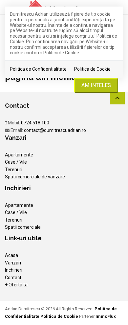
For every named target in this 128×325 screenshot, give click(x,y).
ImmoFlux (106, 316)
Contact (13, 277)
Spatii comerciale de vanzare (35, 176)
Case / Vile (16, 162)
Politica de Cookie (92, 69)
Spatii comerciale (23, 227)
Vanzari (13, 262)
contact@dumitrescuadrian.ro (55, 130)
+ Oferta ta (16, 284)
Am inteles (96, 85)
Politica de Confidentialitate (38, 69)
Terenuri (13, 169)
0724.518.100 (35, 122)
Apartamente (19, 154)
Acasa (11, 255)
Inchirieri (13, 270)
